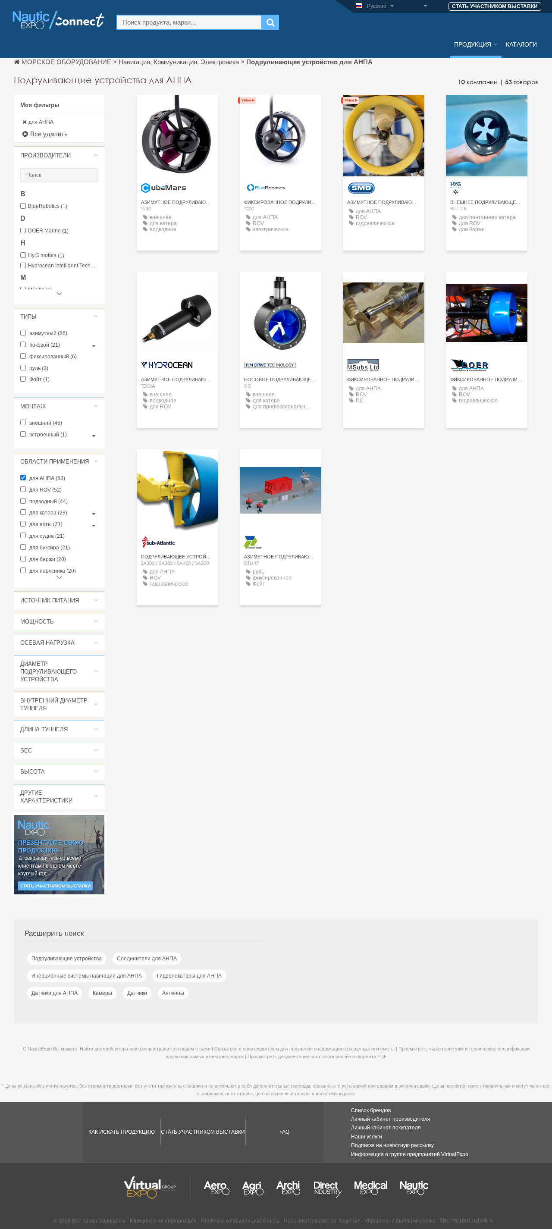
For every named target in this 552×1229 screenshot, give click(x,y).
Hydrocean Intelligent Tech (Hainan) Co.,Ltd (63, 266)
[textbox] (189, 22)
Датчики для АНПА (54, 993)
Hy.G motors (46, 255)
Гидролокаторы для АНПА (189, 976)
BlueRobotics (47, 206)
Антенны (173, 993)
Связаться (178, 109)
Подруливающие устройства (66, 959)
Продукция (472, 44)
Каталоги (521, 44)
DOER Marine (48, 231)
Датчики (137, 993)
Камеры (102, 993)
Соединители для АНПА (147, 959)
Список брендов (371, 1110)
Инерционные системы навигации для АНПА (86, 976)
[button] (59, 155)
